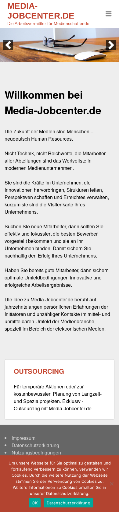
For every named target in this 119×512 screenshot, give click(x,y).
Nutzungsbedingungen (36, 452)
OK (35, 502)
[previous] (8, 45)
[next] (111, 45)
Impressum (23, 437)
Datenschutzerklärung (35, 445)
